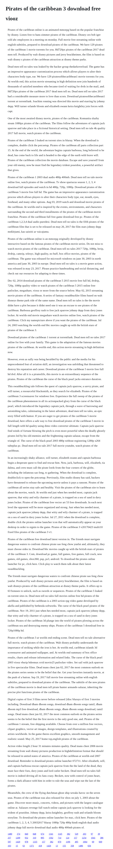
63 (24, 846)
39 (99, 834)
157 (75, 838)
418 (40, 846)
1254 (84, 838)
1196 (68, 842)
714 (59, 838)
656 (89, 846)
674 (42, 834)
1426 (49, 846)
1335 (35, 842)
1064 (85, 842)
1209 (18, 838)
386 (101, 838)
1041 (93, 838)
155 (64, 846)
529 (76, 834)
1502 (51, 838)
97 (92, 834)
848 (34, 834)
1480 (10, 834)
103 (9, 846)
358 (72, 846)
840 (26, 834)
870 (59, 842)
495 (76, 842)
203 (84, 834)
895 (42, 838)
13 (57, 846)
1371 (31, 846)
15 (17, 846)
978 (26, 842)
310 (34, 838)
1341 (51, 834)
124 (67, 838)
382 (68, 834)
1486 (81, 846)
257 (9, 838)
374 (18, 834)
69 (93, 842)
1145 (60, 834)
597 (9, 842)
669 (100, 842)
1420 (18, 842)
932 (26, 838)
